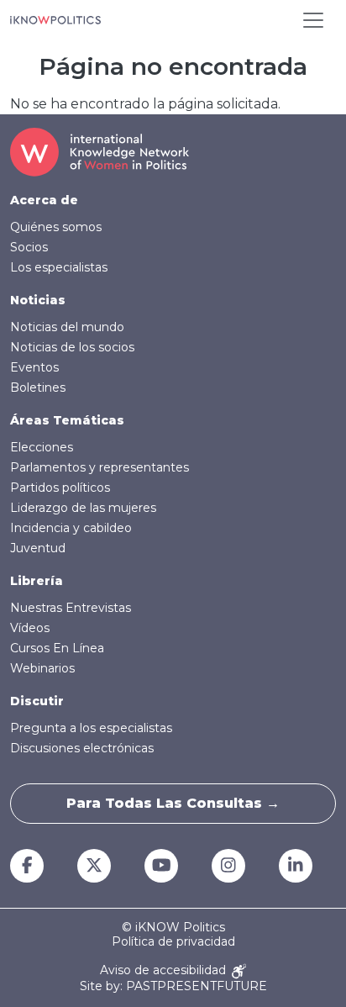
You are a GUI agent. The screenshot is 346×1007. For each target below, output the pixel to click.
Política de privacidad (173, 942)
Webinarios (42, 668)
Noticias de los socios (72, 347)
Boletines (38, 387)
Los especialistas (58, 267)
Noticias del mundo (67, 327)
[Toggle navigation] (313, 20)
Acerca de (44, 200)
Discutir (37, 701)
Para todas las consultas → (173, 803)
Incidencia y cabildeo (71, 527)
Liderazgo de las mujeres (83, 507)
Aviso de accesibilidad (164, 970)
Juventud (38, 548)
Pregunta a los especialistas (91, 727)
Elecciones (41, 447)
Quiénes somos (56, 227)
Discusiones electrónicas (82, 748)
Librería (36, 580)
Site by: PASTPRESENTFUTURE (173, 986)
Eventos (34, 367)
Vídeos (30, 627)
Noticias (38, 300)
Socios (29, 247)
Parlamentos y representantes (99, 467)
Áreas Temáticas (67, 420)
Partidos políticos (60, 487)
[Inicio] (55, 20)
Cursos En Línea (57, 648)
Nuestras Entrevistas (70, 607)
